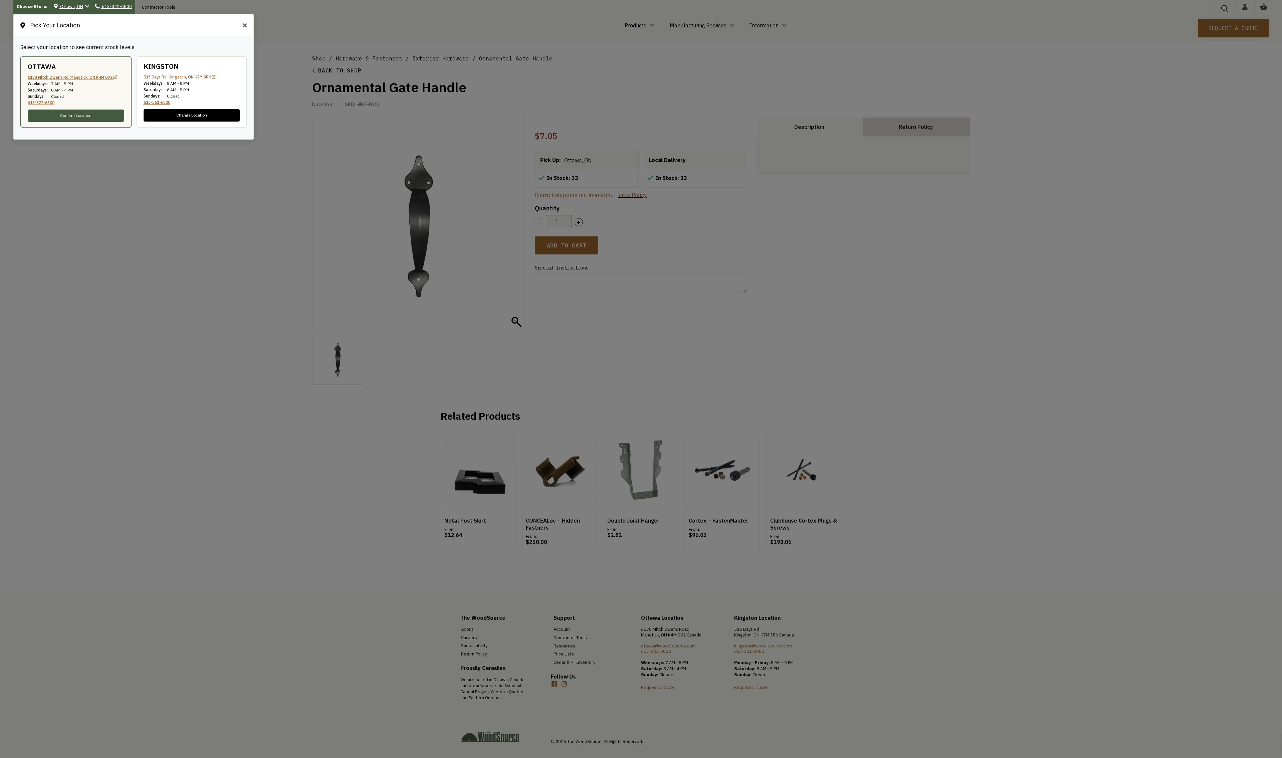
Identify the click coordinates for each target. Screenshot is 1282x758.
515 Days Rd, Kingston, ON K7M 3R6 (178, 76)
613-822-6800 (41, 102)
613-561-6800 (157, 102)
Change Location (191, 115)
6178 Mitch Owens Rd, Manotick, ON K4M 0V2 (71, 77)
